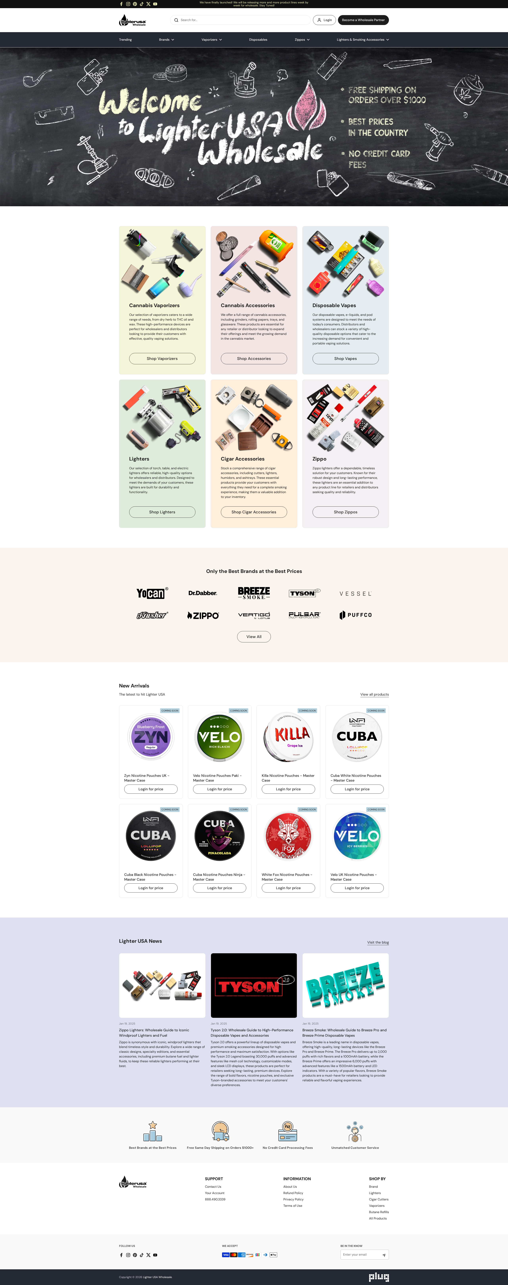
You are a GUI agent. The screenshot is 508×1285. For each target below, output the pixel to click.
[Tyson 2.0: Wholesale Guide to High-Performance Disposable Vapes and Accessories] (254, 985)
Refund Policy (293, 1193)
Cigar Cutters (379, 1199)
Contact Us (213, 1187)
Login (328, 20)
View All (254, 636)
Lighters (375, 1193)
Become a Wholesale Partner (363, 20)
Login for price (151, 789)
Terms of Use (292, 1206)
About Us (290, 1187)
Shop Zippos (345, 512)
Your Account (214, 1193)
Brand (373, 1187)
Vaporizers (377, 1206)
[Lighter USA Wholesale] (132, 20)
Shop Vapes (345, 358)
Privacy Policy (293, 1199)
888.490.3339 (215, 1199)
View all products (374, 694)
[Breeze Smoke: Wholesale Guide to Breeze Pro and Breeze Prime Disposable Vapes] (345, 985)
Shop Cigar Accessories (254, 512)
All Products (378, 1218)
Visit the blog (378, 942)
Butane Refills (379, 1212)
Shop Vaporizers (162, 358)
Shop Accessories (254, 358)
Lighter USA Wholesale (157, 1277)
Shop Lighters (162, 512)
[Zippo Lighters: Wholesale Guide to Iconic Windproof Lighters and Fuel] (162, 985)
